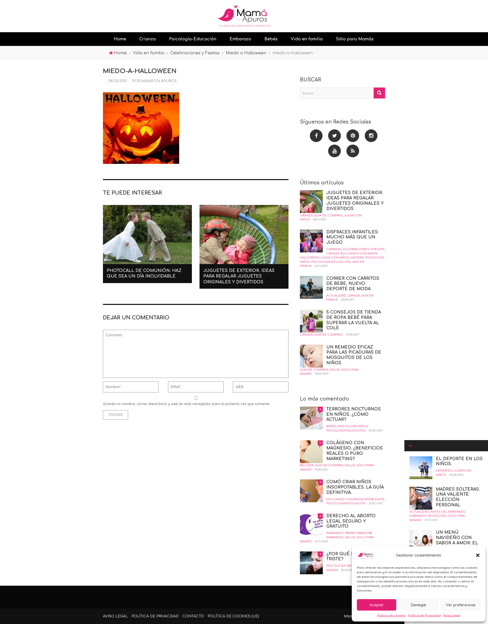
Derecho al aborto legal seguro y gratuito (351, 521)
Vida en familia (307, 39)
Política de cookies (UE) (233, 616)
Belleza (307, 465)
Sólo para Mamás (355, 39)
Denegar (418, 604)
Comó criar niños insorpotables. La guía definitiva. (355, 487)
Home (120, 39)
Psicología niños (353, 426)
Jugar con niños (335, 257)
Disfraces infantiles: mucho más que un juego (352, 237)
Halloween (309, 257)
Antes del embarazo (447, 511)
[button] (477, 555)
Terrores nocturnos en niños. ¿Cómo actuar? (353, 414)
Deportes (444, 470)
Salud (335, 369)
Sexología (437, 515)
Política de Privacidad (424, 615)
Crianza (147, 39)
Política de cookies (391, 615)
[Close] (410, 445)
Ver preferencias (461, 604)
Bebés (271, 39)
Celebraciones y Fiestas (364, 249)
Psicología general (343, 565)
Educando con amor (359, 253)
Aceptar (377, 604)
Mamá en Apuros (159, 81)
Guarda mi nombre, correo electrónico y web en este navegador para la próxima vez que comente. (186, 404)
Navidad (357, 257)
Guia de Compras (328, 215)
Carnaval (334, 249)
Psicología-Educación (192, 39)
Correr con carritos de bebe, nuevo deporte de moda (352, 283)
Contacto (193, 616)
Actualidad (419, 511)
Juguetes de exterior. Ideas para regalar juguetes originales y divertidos (238, 276)
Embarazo (240, 39)
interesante (374, 499)
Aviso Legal (451, 615)
